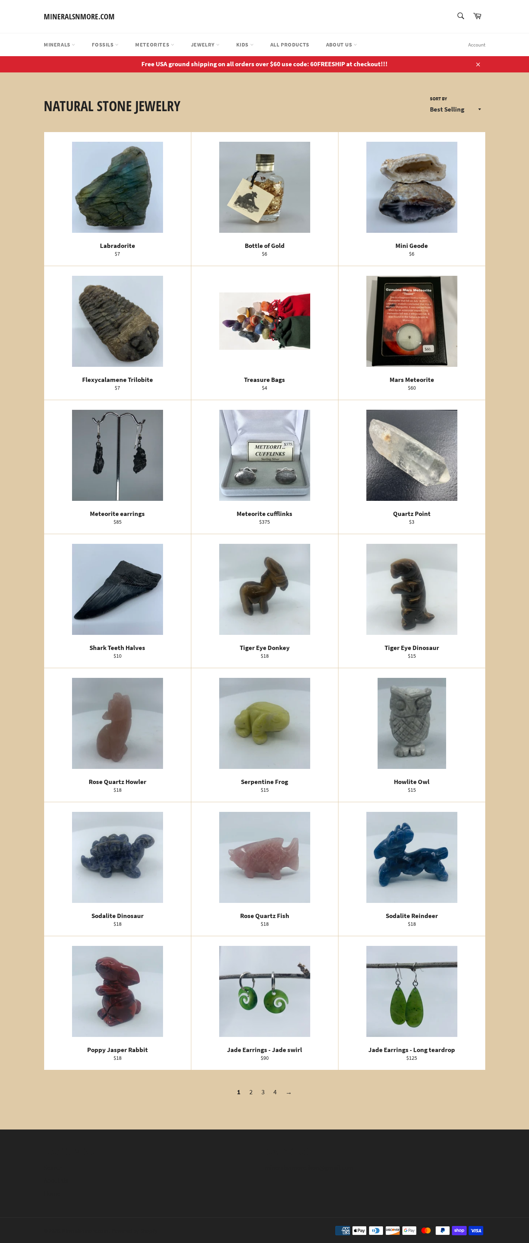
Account (476, 44)
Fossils (103, 44)
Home (52, 1193)
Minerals (58, 44)
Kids (243, 44)
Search (53, 1167)
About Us (340, 44)
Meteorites (153, 44)
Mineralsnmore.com (79, 16)
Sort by (438, 98)
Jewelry (203, 44)
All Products (289, 44)
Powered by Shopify (135, 1231)
